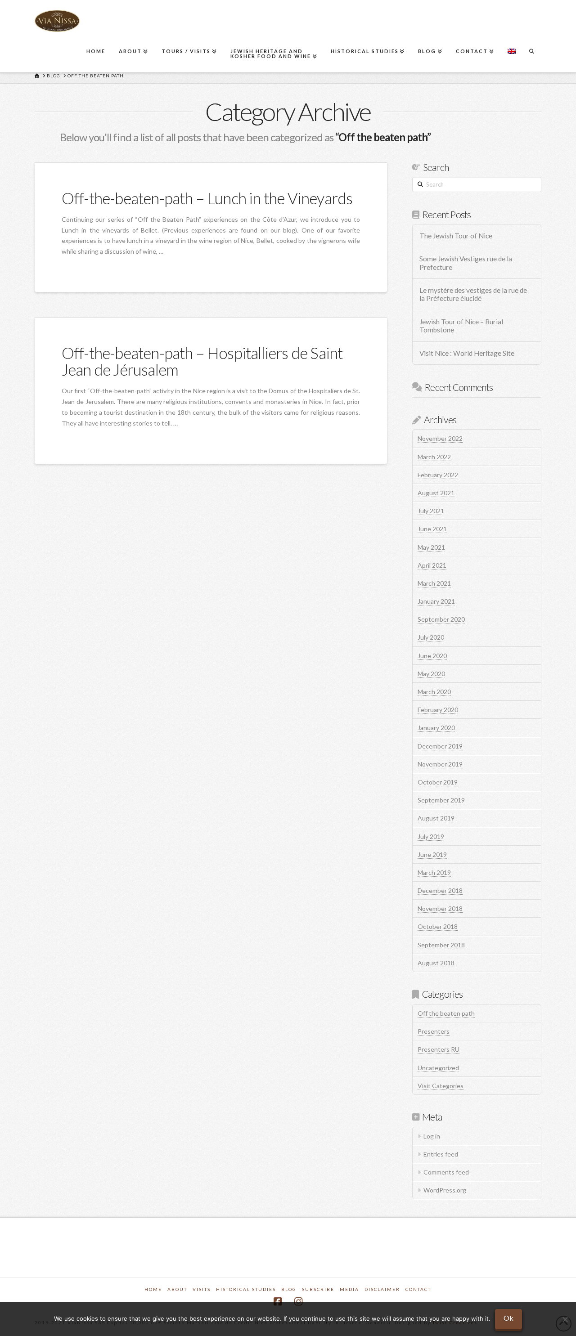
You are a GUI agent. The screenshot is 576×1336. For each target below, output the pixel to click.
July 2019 (431, 836)
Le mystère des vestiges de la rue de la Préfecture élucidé (473, 294)
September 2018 (441, 945)
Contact (418, 1289)
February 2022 (438, 475)
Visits (202, 1289)
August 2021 (436, 493)
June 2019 (432, 854)
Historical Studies (246, 1289)
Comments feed (446, 1172)
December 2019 (440, 746)
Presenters (434, 1031)
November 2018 (440, 908)
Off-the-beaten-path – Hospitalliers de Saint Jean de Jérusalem (202, 361)
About (177, 1289)
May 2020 (431, 673)
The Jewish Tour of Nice (455, 236)
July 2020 (431, 637)
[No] (564, 1319)
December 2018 (440, 890)
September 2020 (441, 619)
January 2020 (436, 727)
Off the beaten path (446, 1013)
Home (153, 1289)
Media (349, 1289)
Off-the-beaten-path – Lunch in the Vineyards (207, 197)
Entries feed (440, 1154)
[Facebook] (278, 1301)
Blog (289, 1289)
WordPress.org (444, 1190)
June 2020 (432, 655)
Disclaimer (382, 1289)
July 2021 (431, 511)
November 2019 (440, 764)
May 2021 (431, 547)
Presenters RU (438, 1049)
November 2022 (440, 438)
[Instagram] (298, 1301)
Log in (431, 1136)
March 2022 (434, 457)
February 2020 (438, 709)
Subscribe (318, 1289)
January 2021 (436, 601)
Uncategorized (438, 1067)
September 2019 (441, 800)
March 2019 (434, 872)
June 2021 (432, 529)
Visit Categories (441, 1085)
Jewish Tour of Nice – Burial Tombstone (461, 326)
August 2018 (436, 963)
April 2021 (432, 565)
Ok (508, 1318)
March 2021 (434, 583)
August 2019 (436, 818)
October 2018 (438, 926)
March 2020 (434, 691)
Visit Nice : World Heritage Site (466, 353)
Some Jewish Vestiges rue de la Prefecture (465, 263)
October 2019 (438, 782)
